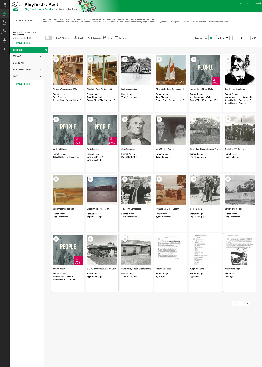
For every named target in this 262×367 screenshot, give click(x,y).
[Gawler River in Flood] (240, 190)
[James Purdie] (68, 250)
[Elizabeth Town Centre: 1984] (68, 70)
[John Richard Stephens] (240, 70)
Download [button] (79, 38)
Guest (248, 3)
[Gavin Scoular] (102, 130)
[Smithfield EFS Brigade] (240, 130)
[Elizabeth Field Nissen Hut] (102, 190)
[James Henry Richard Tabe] (205, 70)
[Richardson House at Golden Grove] (205, 130)
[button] (94, 38)
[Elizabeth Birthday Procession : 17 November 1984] (171, 70)
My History (4, 34)
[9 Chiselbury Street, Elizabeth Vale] (136, 250)
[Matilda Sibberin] (68, 130)
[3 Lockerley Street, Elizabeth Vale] (102, 250)
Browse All (4, 16)
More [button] (4, 52)
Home (5, 7)
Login (5, 43)
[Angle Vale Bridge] (171, 250)
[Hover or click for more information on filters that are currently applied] (30, 38)
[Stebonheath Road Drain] (68, 190)
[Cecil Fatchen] (205, 190)
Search (4, 25)
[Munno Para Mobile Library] (171, 190)
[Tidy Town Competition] (136, 190)
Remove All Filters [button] (22, 43)
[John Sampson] (136, 130)
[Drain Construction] (136, 70)
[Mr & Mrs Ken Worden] (171, 130)
